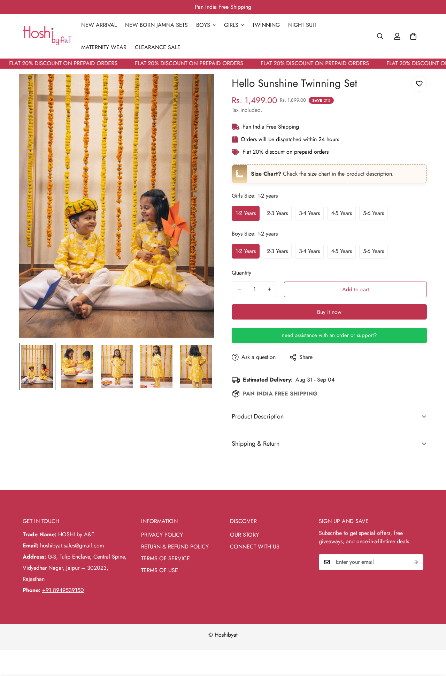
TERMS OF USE (159, 570)
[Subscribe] (415, 562)
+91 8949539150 (63, 590)
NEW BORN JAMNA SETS (156, 25)
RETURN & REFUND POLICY (175, 547)
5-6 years (375, 215)
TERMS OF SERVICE (165, 558)
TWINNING (266, 25)
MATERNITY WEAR (103, 47)
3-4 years (311, 215)
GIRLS (231, 25)
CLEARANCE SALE (157, 47)
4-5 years (343, 215)
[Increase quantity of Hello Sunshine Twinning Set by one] (269, 289)
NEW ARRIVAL (99, 25)
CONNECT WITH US (254, 547)
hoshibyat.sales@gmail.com (72, 545)
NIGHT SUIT (302, 25)
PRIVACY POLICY (162, 535)
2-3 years (279, 215)
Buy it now (329, 312)
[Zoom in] (199, 89)
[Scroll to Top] (432, 638)
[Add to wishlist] (419, 84)
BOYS (203, 25)
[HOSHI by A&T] (47, 36)
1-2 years (248, 215)
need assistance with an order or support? (329, 335)
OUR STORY (244, 535)
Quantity (241, 273)
